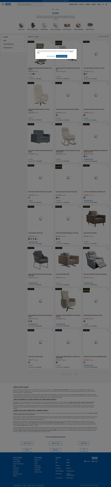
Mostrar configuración (51, 56)
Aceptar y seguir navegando (62, 56)
